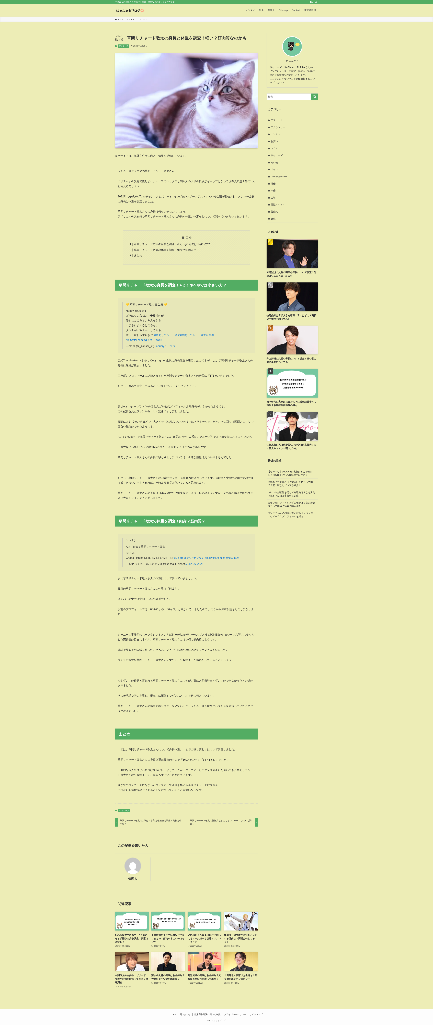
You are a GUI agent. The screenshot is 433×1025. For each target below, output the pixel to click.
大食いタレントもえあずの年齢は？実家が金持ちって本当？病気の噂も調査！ (291, 504)
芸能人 (274, 211)
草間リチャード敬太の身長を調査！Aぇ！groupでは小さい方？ (172, 244)
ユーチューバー (279, 176)
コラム (274, 148)
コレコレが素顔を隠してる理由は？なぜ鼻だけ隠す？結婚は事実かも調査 (291, 494)
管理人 (132, 878)
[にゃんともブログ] (130, 10)
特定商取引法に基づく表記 (207, 1014)
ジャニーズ (123, 46)
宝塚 (273, 197)
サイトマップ (256, 1014)
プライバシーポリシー (235, 1014)
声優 (273, 190)
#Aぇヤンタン (195, 557)
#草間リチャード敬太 (167, 335)
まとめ (138, 255)
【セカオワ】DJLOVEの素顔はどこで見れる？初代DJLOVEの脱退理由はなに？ (290, 473)
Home (173, 1014)
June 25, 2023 (194, 564)
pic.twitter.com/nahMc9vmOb (222, 557)
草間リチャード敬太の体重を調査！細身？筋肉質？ (165, 249)
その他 (274, 162)
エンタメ (275, 134)
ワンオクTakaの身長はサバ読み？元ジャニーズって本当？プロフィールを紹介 (291, 515)
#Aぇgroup (180, 557)
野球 (273, 218)
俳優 (273, 183)
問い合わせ (185, 1014)
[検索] (316, 2)
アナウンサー (278, 127)
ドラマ (274, 169)
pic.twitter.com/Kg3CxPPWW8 (144, 340)
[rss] (311, 2)
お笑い (274, 141)
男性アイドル (278, 204)
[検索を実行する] (314, 96)
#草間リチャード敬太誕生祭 (197, 335)
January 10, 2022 (165, 346)
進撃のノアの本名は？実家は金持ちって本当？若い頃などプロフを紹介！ (290, 484)
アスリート (277, 120)
